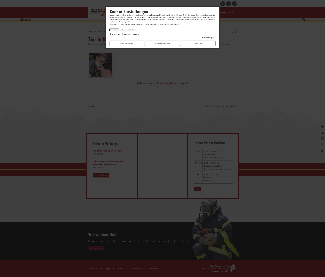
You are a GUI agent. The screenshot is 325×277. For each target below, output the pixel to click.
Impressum (114, 30)
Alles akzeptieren (126, 43)
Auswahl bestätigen (162, 43)
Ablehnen (198, 43)
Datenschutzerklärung (128, 30)
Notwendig (116, 34)
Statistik (136, 34)
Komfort (126, 34)
